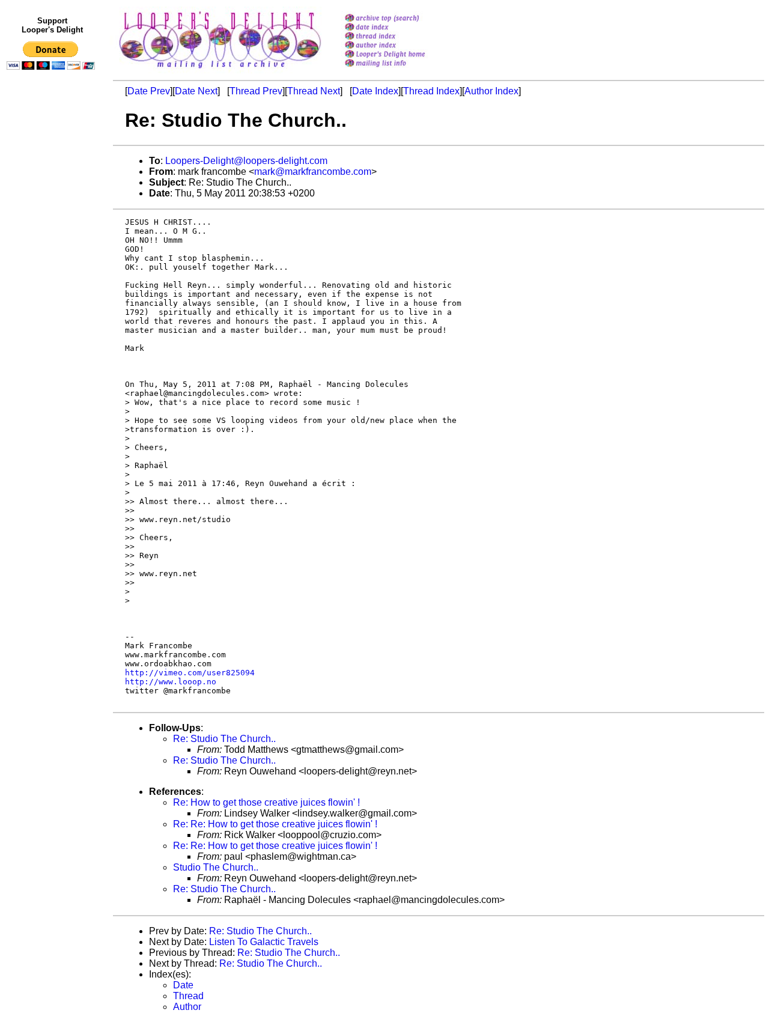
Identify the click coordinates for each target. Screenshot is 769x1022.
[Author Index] (400, 46)
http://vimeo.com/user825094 (190, 672)
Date (183, 985)
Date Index (375, 91)
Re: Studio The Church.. (224, 739)
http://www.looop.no (170, 681)
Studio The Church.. (215, 867)
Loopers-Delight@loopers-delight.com (246, 161)
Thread (188, 996)
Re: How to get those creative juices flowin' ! (266, 802)
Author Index (491, 91)
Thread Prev (255, 91)
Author (187, 1007)
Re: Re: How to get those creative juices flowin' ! (275, 824)
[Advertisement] (53, 322)
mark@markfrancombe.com (312, 171)
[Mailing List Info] (400, 70)
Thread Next (313, 91)
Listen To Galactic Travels (263, 942)
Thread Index (431, 91)
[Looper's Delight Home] (400, 55)
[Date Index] (400, 28)
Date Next (196, 91)
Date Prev (148, 91)
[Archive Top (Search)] (400, 19)
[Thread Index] (400, 37)
